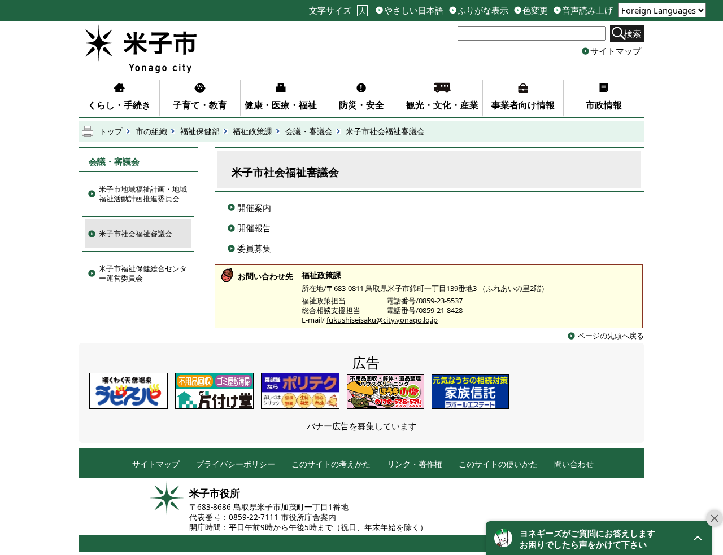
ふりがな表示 (483, 10)
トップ (111, 131)
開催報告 (254, 228)
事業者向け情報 (523, 105)
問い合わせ (574, 464)
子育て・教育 (200, 105)
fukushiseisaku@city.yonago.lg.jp (382, 320)
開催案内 (254, 207)
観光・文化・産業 (442, 105)
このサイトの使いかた (498, 464)
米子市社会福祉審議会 (135, 233)
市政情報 (604, 105)
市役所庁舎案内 (308, 517)
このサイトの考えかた (331, 464)
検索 (632, 33)
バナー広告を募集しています (362, 425)
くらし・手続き (119, 105)
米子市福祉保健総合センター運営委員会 (143, 273)
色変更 (535, 10)
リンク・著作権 (414, 464)
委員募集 (254, 248)
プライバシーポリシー (235, 464)
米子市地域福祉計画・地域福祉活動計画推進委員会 (143, 194)
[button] (599, 538)
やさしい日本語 (413, 10)
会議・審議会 (309, 131)
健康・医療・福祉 (281, 105)
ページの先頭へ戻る (611, 336)
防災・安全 (361, 105)
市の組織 (151, 131)
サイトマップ (615, 50)
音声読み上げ (587, 10)
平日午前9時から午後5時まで (281, 527)
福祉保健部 (200, 131)
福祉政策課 (252, 131)
